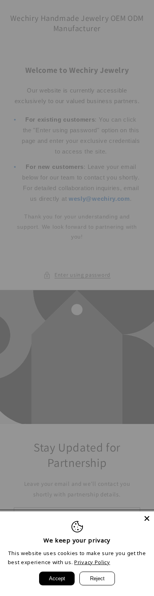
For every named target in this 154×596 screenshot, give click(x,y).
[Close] (147, 518)
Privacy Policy (92, 562)
